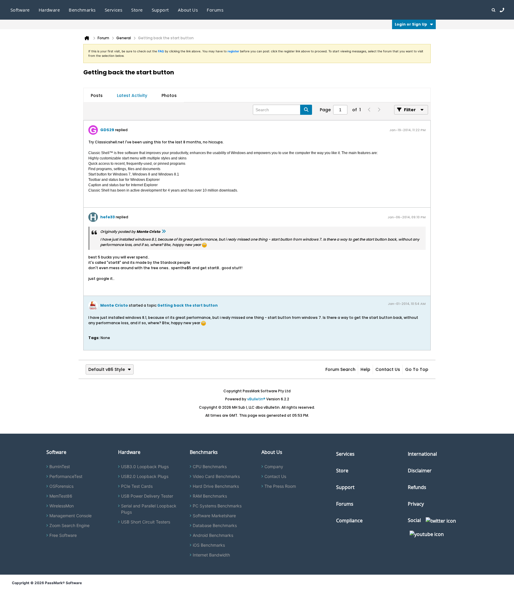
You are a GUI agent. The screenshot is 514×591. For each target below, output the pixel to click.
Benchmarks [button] (82, 10)
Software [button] (20, 10)
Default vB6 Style (106, 369)
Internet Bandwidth (211, 554)
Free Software (63, 535)
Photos (169, 95)
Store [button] (136, 10)
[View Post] (163, 231)
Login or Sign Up (411, 24)
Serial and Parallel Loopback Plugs (148, 509)
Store (342, 470)
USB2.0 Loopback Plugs (144, 476)
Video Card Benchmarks (216, 476)
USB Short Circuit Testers (145, 521)
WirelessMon (61, 505)
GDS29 (107, 130)
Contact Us (387, 369)
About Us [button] (188, 10)
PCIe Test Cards (137, 486)
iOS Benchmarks (209, 545)
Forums (215, 10)
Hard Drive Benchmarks (216, 486)
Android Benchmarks (213, 535)
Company (273, 466)
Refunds (417, 487)
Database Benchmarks (215, 525)
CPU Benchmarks (210, 466)
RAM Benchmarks (210, 495)
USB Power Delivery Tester (147, 495)
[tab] (97, 95)
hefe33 (107, 217)
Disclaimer (420, 470)
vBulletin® (256, 399)
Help (365, 369)
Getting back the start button (187, 305)
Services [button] (114, 10)
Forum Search (340, 369)
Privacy (416, 504)
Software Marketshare (214, 515)
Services (345, 454)
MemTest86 (60, 495)
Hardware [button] (49, 10)
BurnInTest (59, 466)
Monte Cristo (114, 305)
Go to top (416, 369)
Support (160, 10)
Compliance (349, 520)
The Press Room (280, 486)
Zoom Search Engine (69, 525)
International (422, 454)
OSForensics (61, 486)
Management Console (70, 515)
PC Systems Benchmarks (217, 505)
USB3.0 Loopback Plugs (145, 466)
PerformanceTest (65, 476)
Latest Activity (132, 95)
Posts (97, 95)
